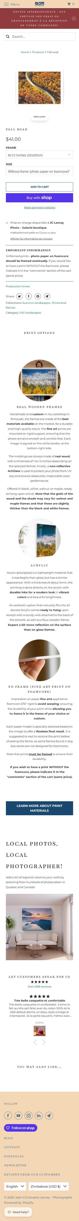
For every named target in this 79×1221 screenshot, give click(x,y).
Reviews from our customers (32, 1175)
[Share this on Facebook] (28, 296)
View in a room (39, 116)
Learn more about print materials (39, 808)
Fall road (17, 129)
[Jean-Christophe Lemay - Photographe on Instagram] (29, 1116)
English (12, 1186)
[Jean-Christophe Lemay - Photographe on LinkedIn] (39, 1116)
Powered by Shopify (18, 1203)
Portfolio (14, 1156)
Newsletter (15, 1165)
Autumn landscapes (36, 302)
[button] (36, 1042)
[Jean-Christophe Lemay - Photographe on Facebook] (9, 1116)
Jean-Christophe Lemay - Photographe (43, 1197)
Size (9, 164)
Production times (18, 286)
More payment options (39, 207)
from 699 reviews (39, 986)
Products (38, 52)
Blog (8, 1138)
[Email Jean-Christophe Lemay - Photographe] (50, 1116)
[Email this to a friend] (46, 296)
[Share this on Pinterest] (37, 296)
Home (25, 52)
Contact (12, 1147)
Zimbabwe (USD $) (46, 1186)
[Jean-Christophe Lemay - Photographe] (39, 4)
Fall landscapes (30, 312)
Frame (11, 147)
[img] (39, 981)
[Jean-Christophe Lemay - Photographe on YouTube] (19, 1116)
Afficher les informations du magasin (31, 238)
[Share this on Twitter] (19, 296)
